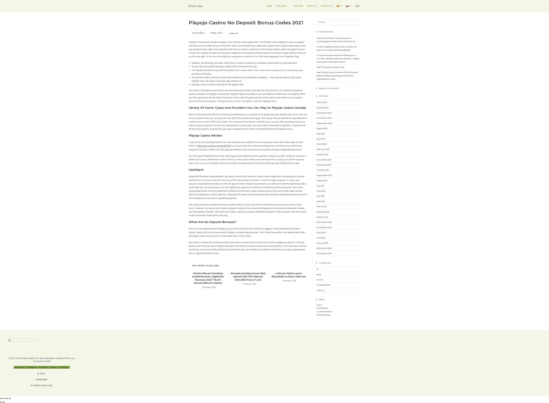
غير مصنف (233, 32)
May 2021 (321, 196)
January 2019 (322, 243)
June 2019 (321, 238)
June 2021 (321, 191)
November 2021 (324, 165)
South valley (198, 32)
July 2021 (320, 186)
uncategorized (323, 285)
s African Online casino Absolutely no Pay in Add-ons (288, 275)
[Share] (4, 398)
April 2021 (321, 201)
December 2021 (324, 160)
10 (317, 269)
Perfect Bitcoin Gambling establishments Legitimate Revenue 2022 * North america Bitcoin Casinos (208, 278)
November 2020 (324, 227)
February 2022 (323, 149)
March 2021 (322, 206)
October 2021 (323, 170)
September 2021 (324, 175)
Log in (319, 305)
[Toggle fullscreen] (7, 398)
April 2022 (321, 139)
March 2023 (322, 102)
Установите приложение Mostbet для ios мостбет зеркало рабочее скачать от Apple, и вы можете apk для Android (338, 58)
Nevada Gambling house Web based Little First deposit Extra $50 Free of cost (248, 276)
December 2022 (324, 113)
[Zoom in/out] (10, 398)
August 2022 (322, 128)
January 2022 (322, 154)
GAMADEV (41, 379)
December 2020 (324, 222)
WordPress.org (323, 315)
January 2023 (323, 107)
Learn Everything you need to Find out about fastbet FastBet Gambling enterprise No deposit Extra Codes (337, 75)
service (320, 279)
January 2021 (322, 217)
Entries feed (322, 308)
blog (319, 274)
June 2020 (321, 232)
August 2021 (322, 180)
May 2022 (321, 134)
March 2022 (322, 144)
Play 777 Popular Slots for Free (330, 67)
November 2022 (324, 118)
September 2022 (324, 123)
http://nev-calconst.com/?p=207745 (214, 145)
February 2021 (323, 212)
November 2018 (324, 253)
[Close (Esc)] (1, 398)
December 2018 (324, 248)
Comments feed (324, 311)
